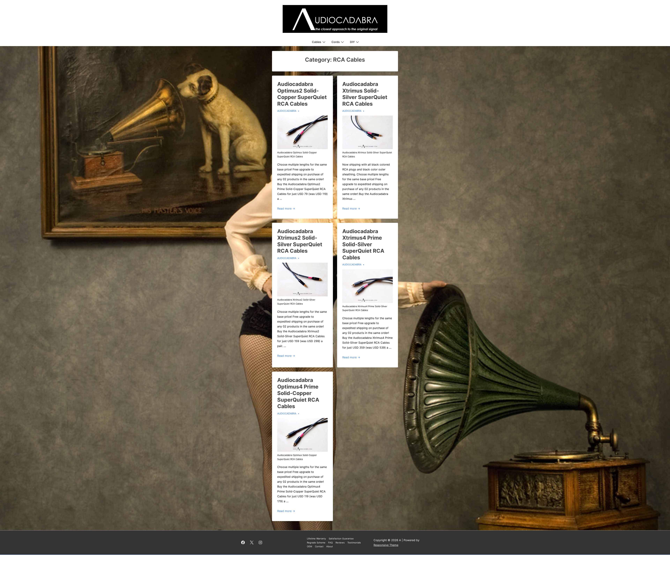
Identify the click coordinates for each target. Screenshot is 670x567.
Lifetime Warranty (316, 538)
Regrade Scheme (316, 542)
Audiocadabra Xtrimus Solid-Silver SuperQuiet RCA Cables (364, 94)
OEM (309, 546)
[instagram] (260, 542)
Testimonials (354, 542)
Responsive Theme (386, 545)
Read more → (286, 208)
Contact (319, 546)
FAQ (330, 542)
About (329, 546)
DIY (352, 42)
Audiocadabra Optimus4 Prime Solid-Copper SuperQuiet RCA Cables (298, 393)
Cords (336, 42)
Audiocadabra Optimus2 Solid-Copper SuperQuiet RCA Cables (302, 94)
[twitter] (251, 542)
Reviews (340, 542)
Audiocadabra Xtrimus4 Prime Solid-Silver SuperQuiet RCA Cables (363, 244)
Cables (316, 42)
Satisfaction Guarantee (341, 538)
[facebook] (243, 542)
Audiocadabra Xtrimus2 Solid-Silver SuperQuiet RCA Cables (299, 241)
